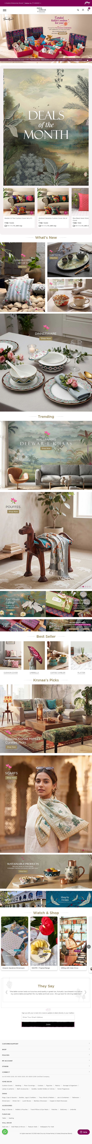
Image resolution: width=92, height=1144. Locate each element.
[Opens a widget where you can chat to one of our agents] (83, 1132)
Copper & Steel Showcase (58, 1100)
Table (4, 1118)
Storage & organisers (70, 1085)
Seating (11, 1118)
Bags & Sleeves (7, 1109)
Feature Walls (32, 1126)
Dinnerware (6, 1100)
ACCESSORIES (7, 1105)
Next (85, 992)
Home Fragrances (63, 1088)
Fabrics (57, 1085)
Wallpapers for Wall (47, 1126)
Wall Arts (5, 1126)
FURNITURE (6, 1114)
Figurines (49, 1085)
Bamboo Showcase (40, 1100)
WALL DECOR (7, 1123)
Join (48, 1024)
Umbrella (73, 1109)
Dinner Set (16, 1100)
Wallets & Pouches (21, 1109)
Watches (54, 1109)
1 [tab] (87, 60)
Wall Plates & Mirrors (18, 1126)
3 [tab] (49, 226)
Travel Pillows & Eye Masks (39, 1109)
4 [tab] (40, 309)
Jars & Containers (63, 1097)
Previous (7, 992)
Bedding (18, 1085)
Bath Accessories (22, 1088)
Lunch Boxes (26, 1100)
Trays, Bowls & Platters (46, 1097)
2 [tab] (90, 60)
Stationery (63, 1109)
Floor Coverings (29, 1085)
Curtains (40, 1085)
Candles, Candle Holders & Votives (43, 1088)
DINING (4, 1093)
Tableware (75, 1097)
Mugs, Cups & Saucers (9, 1097)
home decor (7, 1081)
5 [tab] (43, 309)
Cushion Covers (7, 1085)
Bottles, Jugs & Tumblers (27, 1097)
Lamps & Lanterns (8, 1088)
